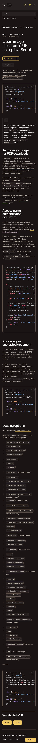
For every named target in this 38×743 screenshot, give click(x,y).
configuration (7, 75)
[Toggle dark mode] (25, 5)
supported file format (23, 431)
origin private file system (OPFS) (22, 168)
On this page (29, 27)
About (4, 739)
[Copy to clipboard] (32, 87)
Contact (10, 739)
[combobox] (18, 58)
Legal (16, 739)
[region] (19, 99)
